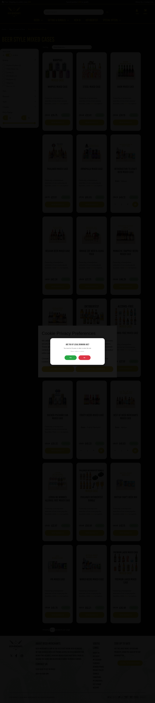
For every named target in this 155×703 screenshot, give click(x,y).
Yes (71, 357)
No (84, 357)
